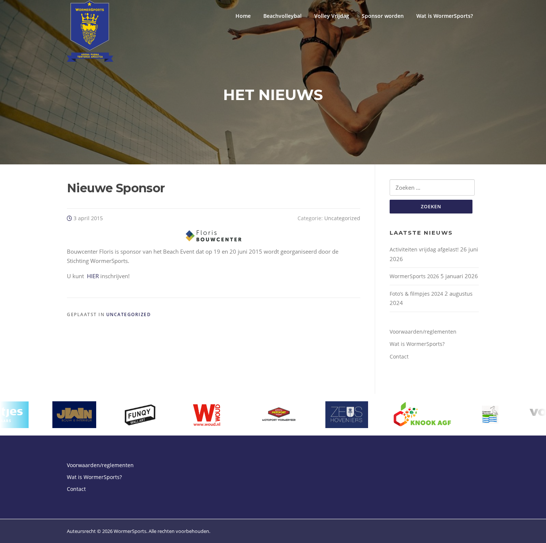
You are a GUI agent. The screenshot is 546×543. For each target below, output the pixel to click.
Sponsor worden (383, 15)
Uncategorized (342, 218)
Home (243, 15)
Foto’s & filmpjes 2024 (416, 293)
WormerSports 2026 (414, 276)
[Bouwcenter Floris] (213, 235)
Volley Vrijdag (331, 15)
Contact (399, 356)
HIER (93, 276)
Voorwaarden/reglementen (423, 331)
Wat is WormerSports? (444, 15)
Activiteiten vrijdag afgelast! (424, 249)
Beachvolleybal (282, 15)
